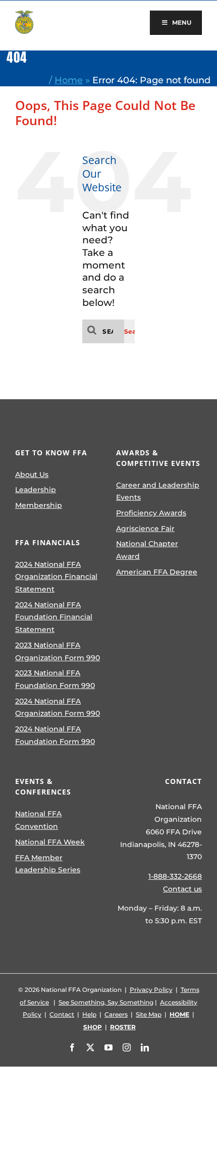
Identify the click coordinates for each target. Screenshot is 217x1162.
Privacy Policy (151, 989)
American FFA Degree (156, 571)
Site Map (148, 1014)
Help (89, 1014)
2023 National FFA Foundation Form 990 (55, 679)
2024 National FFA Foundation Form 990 (55, 735)
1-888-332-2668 (175, 876)
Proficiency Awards (151, 512)
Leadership (35, 489)
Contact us (182, 888)
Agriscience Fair (145, 528)
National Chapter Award (147, 550)
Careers (116, 1014)
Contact (61, 1014)
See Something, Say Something (106, 1002)
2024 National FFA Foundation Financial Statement (53, 617)
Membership (38, 505)
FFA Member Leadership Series (47, 864)
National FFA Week (50, 842)
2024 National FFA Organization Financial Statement (56, 577)
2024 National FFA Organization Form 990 (57, 707)
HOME (179, 1014)
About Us (31, 474)
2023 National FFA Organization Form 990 (57, 651)
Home (69, 80)
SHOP (92, 1027)
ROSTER (123, 1027)
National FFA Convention (38, 820)
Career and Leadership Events (157, 491)
